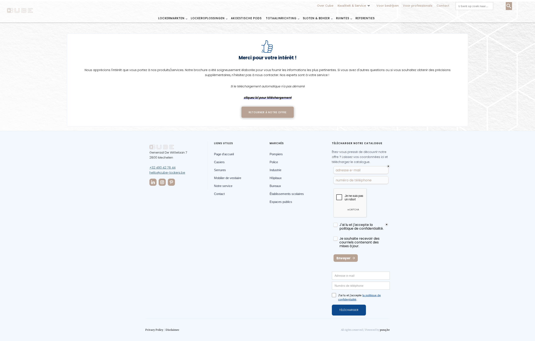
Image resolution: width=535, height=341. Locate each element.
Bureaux (275, 186)
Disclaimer (172, 329)
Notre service (223, 186)
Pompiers (276, 154)
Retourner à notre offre (268, 112)
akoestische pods (246, 18)
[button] (354, 3)
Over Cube (325, 6)
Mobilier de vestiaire (227, 178)
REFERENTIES (365, 18)
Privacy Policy (154, 329)
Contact (443, 6)
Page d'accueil (224, 154)
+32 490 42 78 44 (162, 167)
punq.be (385, 329)
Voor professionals (417, 6)
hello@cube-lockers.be (167, 172)
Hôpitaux (276, 178)
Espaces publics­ (281, 202)
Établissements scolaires (287, 194)
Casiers (219, 162)
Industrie (275, 170)
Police (274, 162)
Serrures (220, 170)
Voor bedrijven (387, 6)
